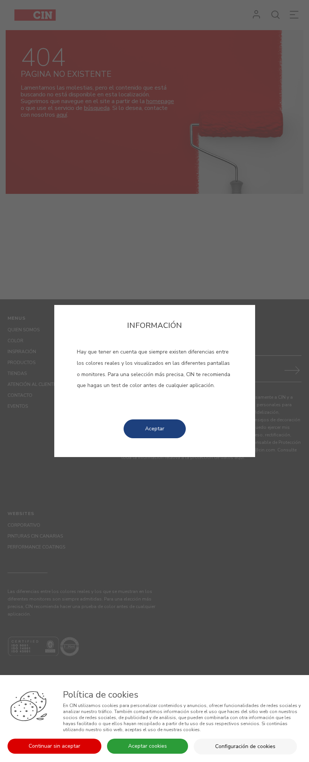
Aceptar (154, 428)
